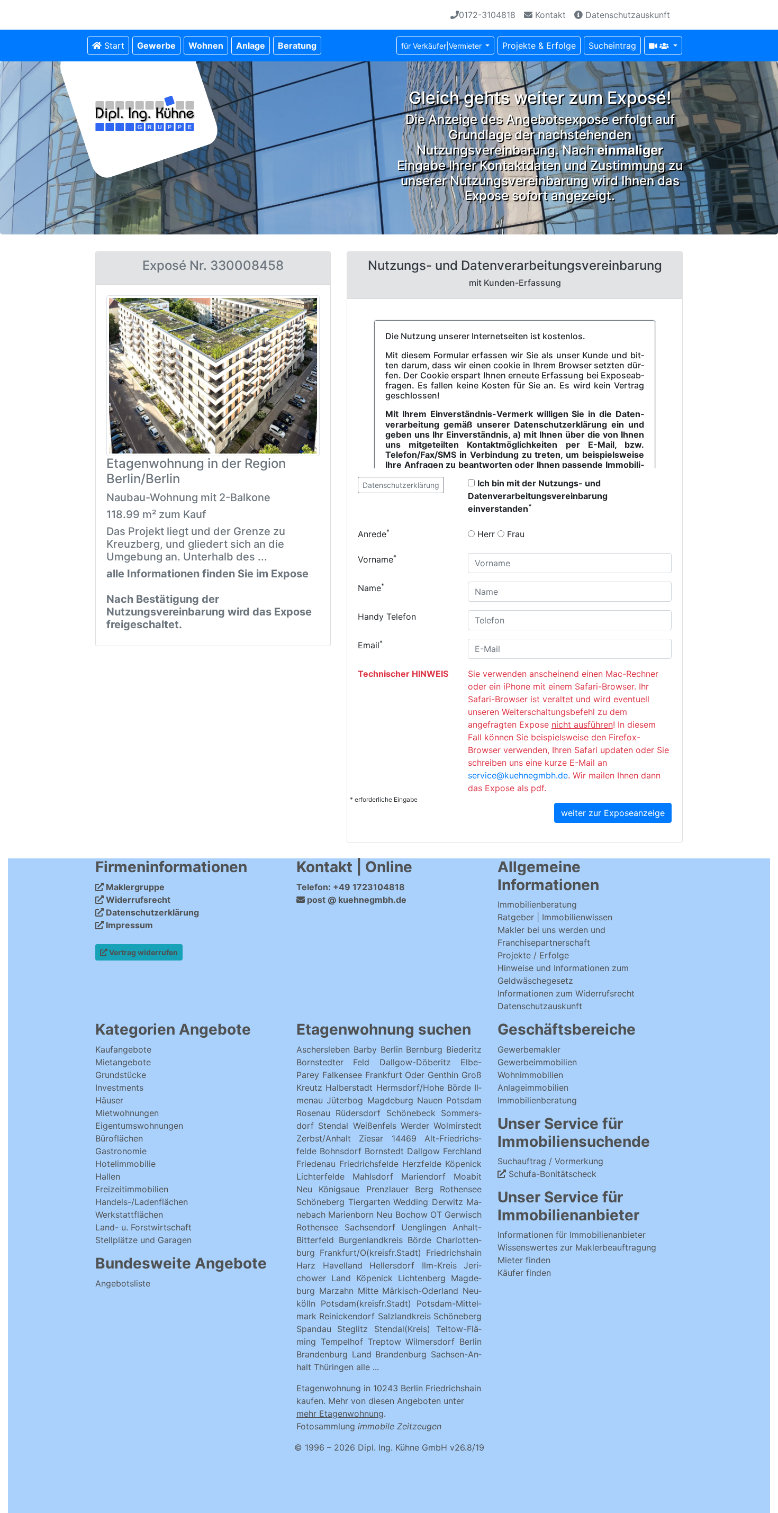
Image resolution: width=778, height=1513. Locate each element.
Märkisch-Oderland (420, 1290)
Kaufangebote (123, 1049)
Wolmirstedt (457, 1125)
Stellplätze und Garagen (143, 1240)
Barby (365, 1049)
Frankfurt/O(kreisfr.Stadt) (370, 1252)
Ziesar (371, 1138)
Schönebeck (411, 1113)
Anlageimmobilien (532, 1087)
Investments (119, 1087)
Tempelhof (342, 1341)
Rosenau (313, 1113)
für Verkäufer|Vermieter (442, 45)
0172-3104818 (487, 15)
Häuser (109, 1100)
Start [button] (113, 45)
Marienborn (351, 1214)
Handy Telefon (387, 616)
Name (371, 587)
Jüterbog (345, 1100)
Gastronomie (121, 1151)
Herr (485, 534)
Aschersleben (323, 1049)
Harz (305, 1265)
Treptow (384, 1341)
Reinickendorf (347, 1316)
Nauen (429, 1100)
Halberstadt (350, 1087)
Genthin (443, 1075)
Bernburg (424, 1049)
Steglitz (352, 1329)
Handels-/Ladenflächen (141, 1202)
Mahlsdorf (372, 1176)
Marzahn (336, 1290)
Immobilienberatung (537, 904)
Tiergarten (369, 1202)
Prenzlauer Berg (399, 1189)
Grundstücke (120, 1075)
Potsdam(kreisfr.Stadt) (366, 1303)
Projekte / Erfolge (533, 955)
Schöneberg (320, 1202)
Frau (514, 534)
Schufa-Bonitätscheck (551, 1173)
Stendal (333, 1125)
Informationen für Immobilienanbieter (571, 1234)
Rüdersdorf (358, 1113)
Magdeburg (390, 1100)
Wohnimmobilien (530, 1075)
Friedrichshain (454, 1252)
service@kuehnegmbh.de (518, 775)
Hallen (107, 1176)
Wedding (410, 1202)
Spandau (313, 1329)
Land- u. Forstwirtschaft (143, 1227)
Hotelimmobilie (125, 1163)
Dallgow (423, 1151)
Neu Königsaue (327, 1189)
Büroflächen (119, 1138)
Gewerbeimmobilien (537, 1062)
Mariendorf (423, 1176)
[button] (156, 46)
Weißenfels (374, 1125)
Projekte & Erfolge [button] (539, 45)
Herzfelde (421, 1163)
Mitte (368, 1290)
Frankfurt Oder (395, 1075)
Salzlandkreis (404, 1316)
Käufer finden (524, 1272)
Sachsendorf (370, 1227)
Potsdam (464, 1100)
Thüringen (334, 1367)
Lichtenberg (422, 1278)
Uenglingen (423, 1227)
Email (370, 644)
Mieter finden (523, 1260)
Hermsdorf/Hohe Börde (423, 1087)
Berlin (392, 1049)
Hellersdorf (391, 1265)
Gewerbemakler (528, 1049)
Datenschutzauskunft (626, 15)
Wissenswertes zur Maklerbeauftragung (576, 1247)
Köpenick (463, 1163)
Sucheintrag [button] (612, 45)
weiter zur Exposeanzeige (613, 813)
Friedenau (316, 1163)
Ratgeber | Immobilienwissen (554, 917)
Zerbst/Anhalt (323, 1138)
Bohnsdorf (340, 1151)
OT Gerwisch (456, 1214)
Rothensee (461, 1189)
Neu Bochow (401, 1214)
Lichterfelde (320, 1176)
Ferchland (462, 1151)
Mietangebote (123, 1062)
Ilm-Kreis (439, 1265)
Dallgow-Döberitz (415, 1062)
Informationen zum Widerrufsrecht (566, 993)
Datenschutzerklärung (401, 485)
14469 (404, 1138)
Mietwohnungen (127, 1113)
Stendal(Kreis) (402, 1329)
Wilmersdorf (430, 1341)
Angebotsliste (122, 1283)
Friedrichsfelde (369, 1163)
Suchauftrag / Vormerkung (550, 1161)
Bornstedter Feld (332, 1062)
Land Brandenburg (389, 1354)
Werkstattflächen (129, 1214)
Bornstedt (384, 1151)
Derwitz (447, 1202)
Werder (415, 1125)
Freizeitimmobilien (131, 1189)
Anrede (374, 533)
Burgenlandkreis (371, 1240)
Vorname (377, 559)
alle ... (367, 1367)
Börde (419, 1240)
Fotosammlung (368, 1426)
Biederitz (464, 1049)
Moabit (468, 1176)
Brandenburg (322, 1354)
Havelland (343, 1265)
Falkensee (342, 1075)
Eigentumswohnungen (139, 1125)
